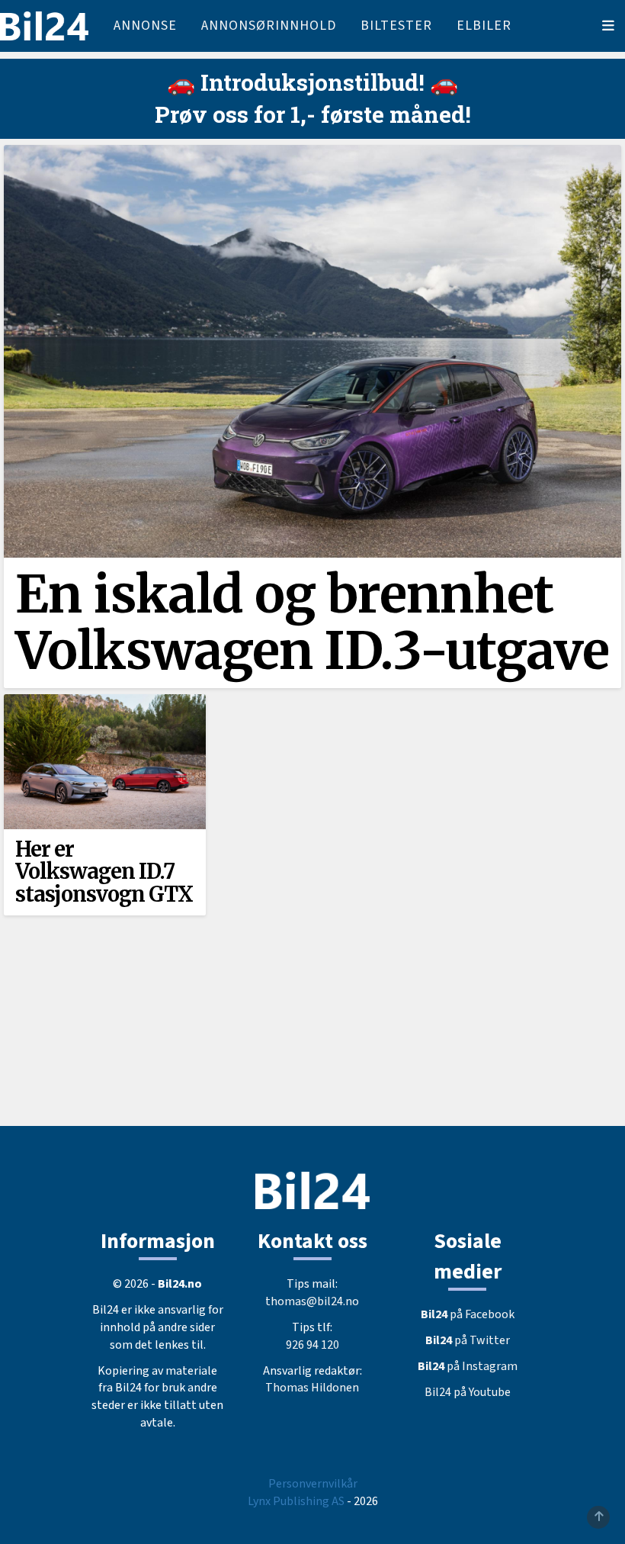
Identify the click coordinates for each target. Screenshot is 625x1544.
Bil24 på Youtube (468, 1392)
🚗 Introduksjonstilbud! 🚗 (312, 82)
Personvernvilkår (312, 1483)
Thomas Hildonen (312, 1387)
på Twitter (467, 1340)
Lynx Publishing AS (296, 1501)
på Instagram (468, 1366)
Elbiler (484, 25)
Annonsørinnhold (268, 25)
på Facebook (467, 1314)
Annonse (145, 25)
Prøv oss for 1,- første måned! (313, 114)
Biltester (396, 25)
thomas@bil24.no (312, 1301)
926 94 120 (312, 1345)
